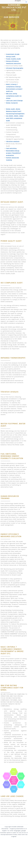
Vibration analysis (12, 141)
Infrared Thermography (14, 68)
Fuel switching (11, 148)
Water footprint (12, 103)
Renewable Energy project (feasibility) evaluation (13, 153)
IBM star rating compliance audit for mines (14, 96)
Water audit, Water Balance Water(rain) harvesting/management (15, 111)
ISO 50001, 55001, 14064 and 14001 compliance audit (14, 118)
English (18, 0)
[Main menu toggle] (26, 1)
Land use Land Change (14, 100)
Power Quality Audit (13, 59)
